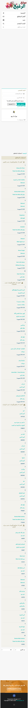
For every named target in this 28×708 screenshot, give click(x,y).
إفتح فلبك (22, 218)
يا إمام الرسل (22, 360)
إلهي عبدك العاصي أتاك (19, 313)
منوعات (23, 351)
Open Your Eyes (21, 274)
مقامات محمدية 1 (21, 301)
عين (24, 410)
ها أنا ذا (23, 469)
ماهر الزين (22, 276)
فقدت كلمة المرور (21, 106)
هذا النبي (23, 325)
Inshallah (22, 226)
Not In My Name (20, 262)
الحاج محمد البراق (20, 316)
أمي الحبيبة (22, 615)
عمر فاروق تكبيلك (21, 241)
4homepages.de (20, 700)
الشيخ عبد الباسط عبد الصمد (18, 425)
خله (24, 481)
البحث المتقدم (21, 23)
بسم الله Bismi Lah (20, 559)
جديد (24, 20)
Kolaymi (23, 238)
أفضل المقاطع (21, 16)
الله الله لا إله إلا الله (20, 544)
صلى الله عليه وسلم (20, 532)
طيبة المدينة (22, 626)
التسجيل (11, 104)
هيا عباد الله (22, 591)
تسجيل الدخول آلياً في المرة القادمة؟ (15, 100)
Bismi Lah (22, 556)
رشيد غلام (22, 340)
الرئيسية (23, 13)
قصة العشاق (22, 493)
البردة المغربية (21, 292)
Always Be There (20, 168)
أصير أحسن (22, 387)
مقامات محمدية (21, 304)
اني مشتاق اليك (21, 567)
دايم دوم (23, 535)
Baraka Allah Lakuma (19, 191)
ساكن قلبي (22, 603)
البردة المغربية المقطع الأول (18, 290)
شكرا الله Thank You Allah (18, 171)
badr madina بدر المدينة (19, 179)
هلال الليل (22, 328)
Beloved (23, 182)
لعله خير (23, 434)
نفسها (23, 457)
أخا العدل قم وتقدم (20, 395)
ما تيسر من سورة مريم (19, 422)
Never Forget (21, 250)
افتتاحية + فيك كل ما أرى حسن (18, 348)
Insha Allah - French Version (18, 372)
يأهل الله (23, 337)
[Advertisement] (14, 44)
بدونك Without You (20, 265)
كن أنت (23, 384)
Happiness (22, 215)
